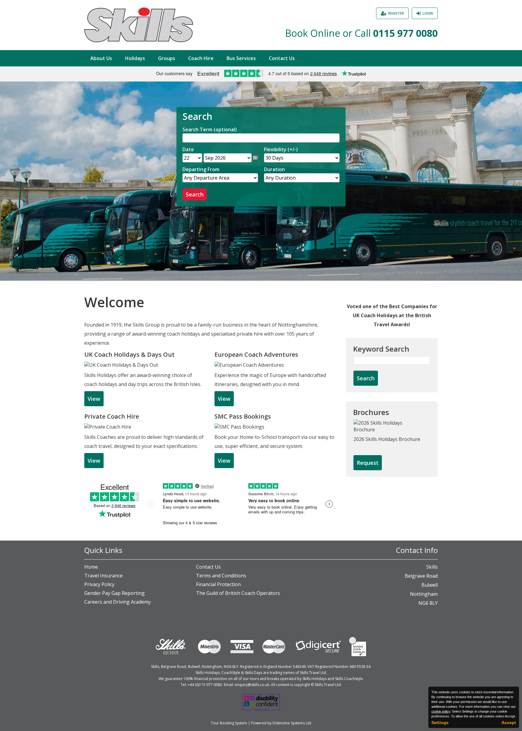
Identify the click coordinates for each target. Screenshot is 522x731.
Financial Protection (218, 584)
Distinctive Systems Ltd (291, 723)
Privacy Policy (99, 584)
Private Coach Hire (111, 416)
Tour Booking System (229, 723)
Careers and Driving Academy (117, 602)
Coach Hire (201, 58)
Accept (508, 722)
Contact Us (282, 58)
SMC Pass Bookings (242, 416)
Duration (274, 169)
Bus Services (241, 58)
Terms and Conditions (221, 575)
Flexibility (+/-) (281, 149)
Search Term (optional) (209, 129)
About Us (101, 58)
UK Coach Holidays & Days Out (129, 354)
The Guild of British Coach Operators (238, 593)
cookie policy (440, 711)
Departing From (200, 169)
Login (428, 13)
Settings (440, 722)
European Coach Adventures (256, 354)
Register (396, 13)
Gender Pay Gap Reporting (114, 593)
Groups (166, 58)
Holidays (135, 58)
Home (91, 566)
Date (188, 149)
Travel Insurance (103, 575)
